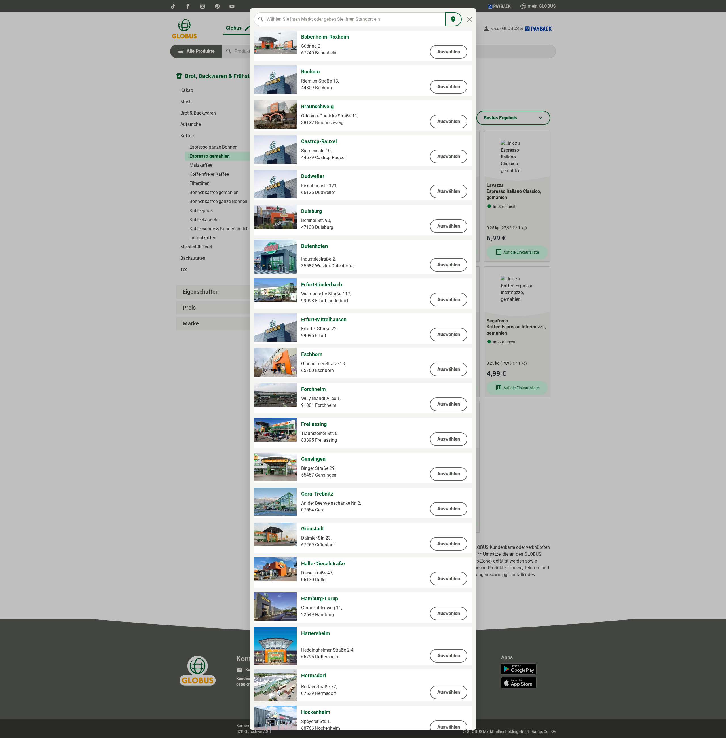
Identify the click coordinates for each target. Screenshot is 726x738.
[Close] (469, 19)
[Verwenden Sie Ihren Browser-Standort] (453, 19)
